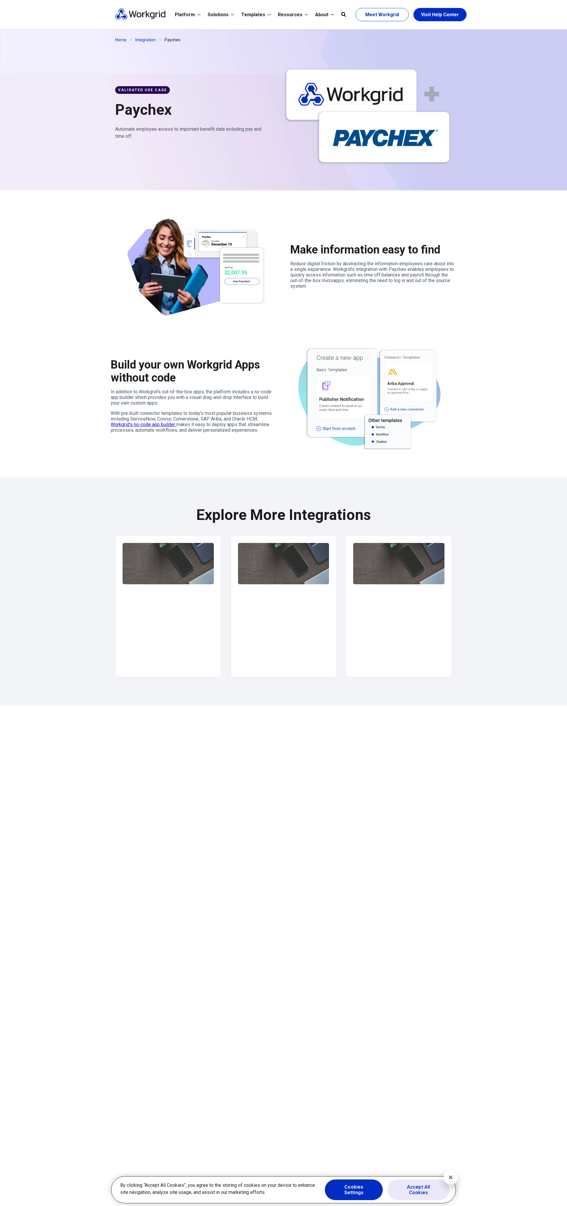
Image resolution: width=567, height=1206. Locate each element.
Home (120, 39)
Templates (253, 14)
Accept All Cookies (418, 1189)
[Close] (451, 1177)
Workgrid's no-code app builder (143, 424)
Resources (290, 14)
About (321, 14)
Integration (145, 39)
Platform (185, 14)
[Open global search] (344, 14)
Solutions (218, 14)
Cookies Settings (354, 1189)
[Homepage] (140, 18)
